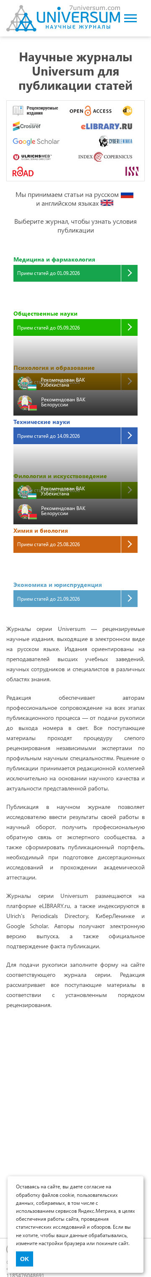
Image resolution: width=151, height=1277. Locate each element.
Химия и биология (40, 530)
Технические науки (41, 422)
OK (24, 1259)
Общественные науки (45, 313)
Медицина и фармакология (54, 259)
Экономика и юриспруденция (57, 585)
